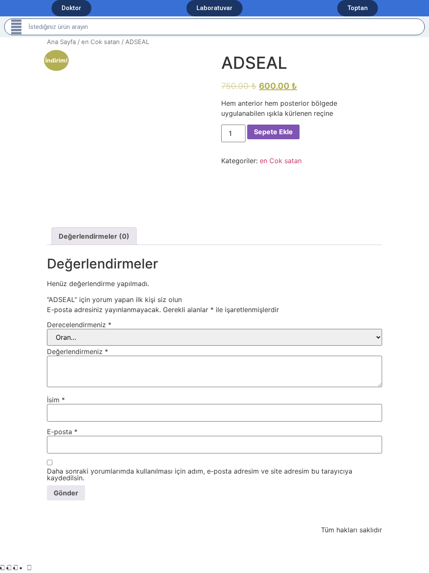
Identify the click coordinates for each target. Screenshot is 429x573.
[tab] (94, 236)
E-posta (62, 431)
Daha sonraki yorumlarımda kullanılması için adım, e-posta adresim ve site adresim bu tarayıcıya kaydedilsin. (199, 474)
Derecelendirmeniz (79, 324)
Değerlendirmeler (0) (94, 236)
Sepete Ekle (273, 132)
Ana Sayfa (61, 42)
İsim (56, 399)
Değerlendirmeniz (77, 351)
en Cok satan (100, 42)
